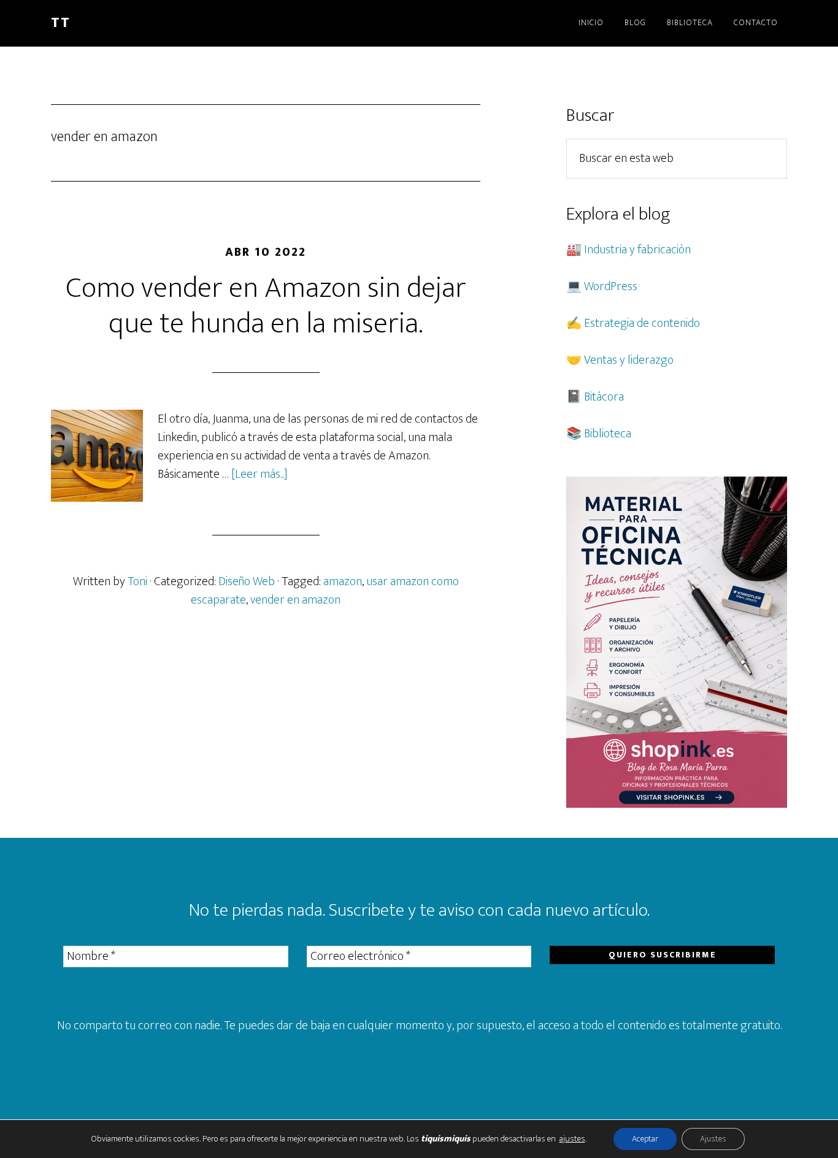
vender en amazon (295, 599)
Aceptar (645, 1139)
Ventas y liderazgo (629, 360)
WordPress (610, 286)
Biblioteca (607, 433)
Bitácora (604, 396)
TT (61, 22)
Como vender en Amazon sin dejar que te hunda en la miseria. (266, 306)
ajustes (572, 1139)
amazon (342, 581)
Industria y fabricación (637, 249)
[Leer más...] (259, 474)
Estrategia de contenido (642, 323)
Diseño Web (246, 581)
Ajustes (713, 1139)
